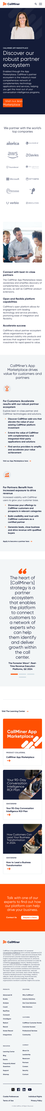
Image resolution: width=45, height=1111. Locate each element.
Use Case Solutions (29, 1003)
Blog (4, 1055)
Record (5, 1027)
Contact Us (11, 917)
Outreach (6, 1015)
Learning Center (8, 1051)
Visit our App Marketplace (12, 102)
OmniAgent (7, 1019)
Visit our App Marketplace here (15, 461)
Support (6, 1070)
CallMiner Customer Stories (32, 1023)
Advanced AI (7, 995)
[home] (11, 4)
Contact (25, 1074)
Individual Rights (35, 1096)
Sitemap (6, 1074)
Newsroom (26, 1058)
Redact (5, 1023)
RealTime (6, 1011)
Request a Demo (30, 917)
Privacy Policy (36, 1101)
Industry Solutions (28, 999)
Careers (25, 1066)
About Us (25, 1050)
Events (5, 1059)
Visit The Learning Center (14, 711)
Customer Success (28, 1027)
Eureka (5, 999)
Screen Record (8, 1031)
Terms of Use (8, 1101)
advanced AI (15, 962)
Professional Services (29, 1031)
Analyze (6, 1003)
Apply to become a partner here (16, 541)
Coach (5, 1007)
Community (26, 1035)
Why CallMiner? (28, 995)
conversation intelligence (11, 953)
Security (25, 1070)
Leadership (26, 1054)
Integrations (7, 1035)
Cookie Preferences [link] (11, 1096)
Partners (25, 1062)
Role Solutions (27, 1007)
